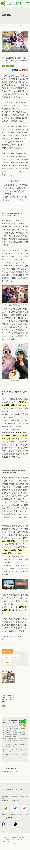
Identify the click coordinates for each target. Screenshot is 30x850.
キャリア (7, 657)
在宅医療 (15, 657)
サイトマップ (6, 841)
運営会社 (20, 839)
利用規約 (22, 837)
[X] (16, 825)
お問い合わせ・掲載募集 (9, 837)
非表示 (17, 181)
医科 (3, 66)
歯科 (8, 66)
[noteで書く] (26, 70)
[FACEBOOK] (7, 825)
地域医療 (7, 662)
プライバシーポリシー (9, 839)
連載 (12, 66)
